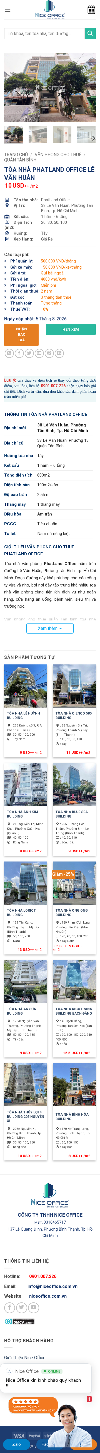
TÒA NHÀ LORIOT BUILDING (21, 913)
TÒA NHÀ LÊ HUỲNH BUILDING (23, 715)
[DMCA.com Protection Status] (19, 1321)
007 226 (58, 386)
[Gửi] (90, 33)
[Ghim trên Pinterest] (49, 353)
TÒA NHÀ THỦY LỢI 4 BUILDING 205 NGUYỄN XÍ (25, 1116)
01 (47, 386)
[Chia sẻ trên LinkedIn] (59, 353)
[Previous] (13, 87)
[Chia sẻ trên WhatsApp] (9, 353)
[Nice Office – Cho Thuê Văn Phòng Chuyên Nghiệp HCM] (50, 9)
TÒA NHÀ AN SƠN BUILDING (21, 1011)
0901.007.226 (42, 1276)
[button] (7, 9)
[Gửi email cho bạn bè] (39, 353)
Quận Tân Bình (20, 160)
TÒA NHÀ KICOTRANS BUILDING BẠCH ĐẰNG (74, 1011)
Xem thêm (48, 628)
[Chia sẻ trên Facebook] (19, 353)
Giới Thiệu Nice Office (25, 1357)
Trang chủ (16, 154)
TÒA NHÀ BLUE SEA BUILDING (72, 814)
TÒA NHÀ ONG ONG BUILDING (72, 913)
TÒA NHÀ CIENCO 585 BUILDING (74, 715)
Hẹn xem (70, 329)
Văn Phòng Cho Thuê (58, 154)
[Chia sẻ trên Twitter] (29, 353)
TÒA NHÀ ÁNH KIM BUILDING (22, 814)
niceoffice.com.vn (48, 1296)
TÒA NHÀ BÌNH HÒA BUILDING (72, 1117)
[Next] (87, 87)
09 (43, 386)
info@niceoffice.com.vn (53, 1286)
